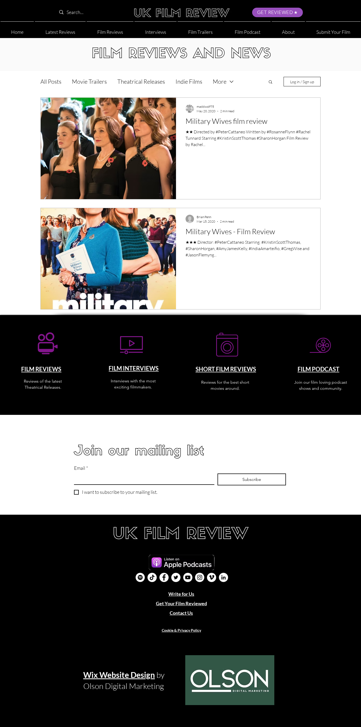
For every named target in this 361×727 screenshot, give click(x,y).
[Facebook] (164, 577)
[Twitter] (176, 577)
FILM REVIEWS (41, 369)
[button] (288, 29)
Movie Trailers (89, 81)
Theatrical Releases (141, 81)
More (219, 81)
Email (81, 468)
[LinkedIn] (223, 577)
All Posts (50, 81)
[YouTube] (187, 577)
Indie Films (188, 81)
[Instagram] (199, 577)
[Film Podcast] (140, 577)
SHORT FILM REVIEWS (226, 369)
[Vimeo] (211, 577)
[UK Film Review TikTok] (152, 577)
